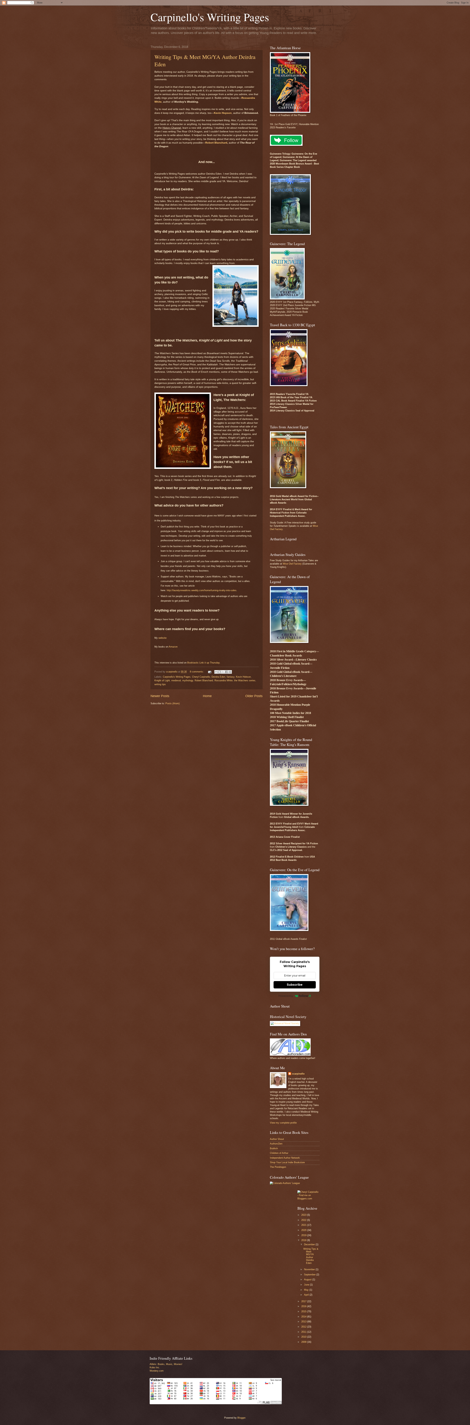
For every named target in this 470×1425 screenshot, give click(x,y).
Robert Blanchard (216, 142)
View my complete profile (283, 1122)
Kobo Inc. (155, 1367)
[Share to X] (223, 672)
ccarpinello (298, 1073)
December (310, 1244)
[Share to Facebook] (226, 672)
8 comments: (197, 671)
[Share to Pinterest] (230, 672)
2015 (304, 1311)
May (306, 1289)
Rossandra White (223, 680)
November (310, 1269)
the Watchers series (244, 680)
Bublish (274, 1148)
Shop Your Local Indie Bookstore (287, 1162)
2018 (304, 1240)
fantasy (230, 676)
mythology (187, 680)
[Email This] (216, 672)
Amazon (173, 646)
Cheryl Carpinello (201, 676)
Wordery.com (157, 1370)
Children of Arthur (279, 1153)
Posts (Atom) (172, 703)
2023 (304, 1215)
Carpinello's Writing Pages (210, 17)
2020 (304, 1230)
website (162, 637)
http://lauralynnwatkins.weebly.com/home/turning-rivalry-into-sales (201, 590)
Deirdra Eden (218, 676)
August (308, 1279)
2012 (304, 1326)
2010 (304, 1336)
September (310, 1274)
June (307, 1284)
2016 (304, 1306)
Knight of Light (162, 680)
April (307, 1294)
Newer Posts (160, 696)
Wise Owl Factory (292, 563)
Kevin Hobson (243, 676)
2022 (304, 1220)
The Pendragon (278, 1167)
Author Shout (277, 1139)
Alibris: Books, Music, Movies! (166, 1364)
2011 (304, 1331)
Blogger (241, 1417)
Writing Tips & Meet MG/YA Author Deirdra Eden (310, 1255)
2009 (304, 1342)
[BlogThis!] (219, 672)
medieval (176, 680)
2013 (304, 1321)
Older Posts (254, 696)
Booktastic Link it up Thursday (203, 662)
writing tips (160, 684)
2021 (304, 1225)
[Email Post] (209, 671)
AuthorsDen (276, 1143)
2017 (304, 1301)
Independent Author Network (285, 1157)
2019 (304, 1235)
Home (207, 696)
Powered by (286, 995)
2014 (304, 1316)
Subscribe (295, 984)
